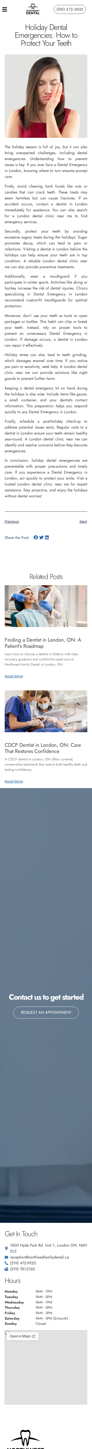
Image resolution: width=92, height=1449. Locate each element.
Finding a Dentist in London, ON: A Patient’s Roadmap (43, 643)
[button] (36, 537)
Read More (14, 676)
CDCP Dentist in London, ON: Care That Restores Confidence (43, 748)
